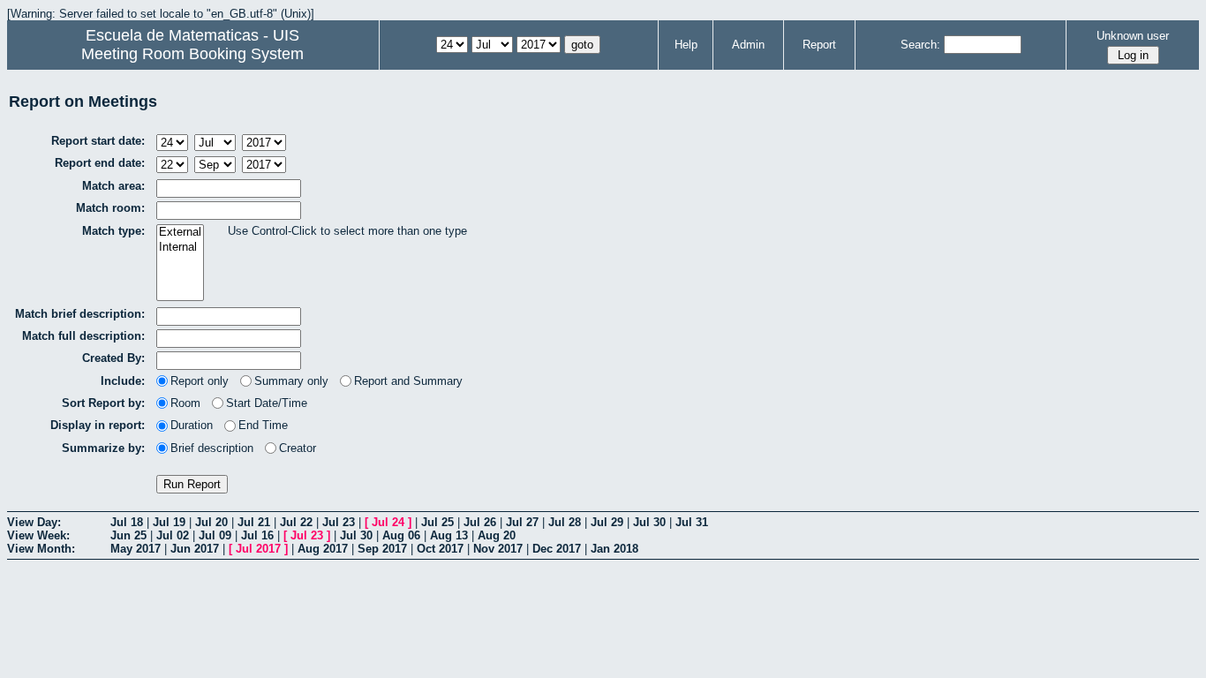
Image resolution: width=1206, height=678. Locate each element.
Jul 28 (564, 522)
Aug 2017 (323, 548)
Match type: (113, 230)
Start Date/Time (266, 403)
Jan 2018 (614, 548)
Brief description (211, 448)
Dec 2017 (556, 548)
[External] (180, 232)
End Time (263, 425)
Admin (748, 44)
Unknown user (1133, 35)
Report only (199, 381)
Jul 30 (649, 522)
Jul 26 (480, 522)
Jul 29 (607, 522)
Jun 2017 (194, 548)
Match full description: (83, 336)
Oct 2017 (440, 548)
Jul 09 (215, 535)
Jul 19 (169, 522)
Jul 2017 (258, 548)
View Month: (41, 548)
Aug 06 (401, 535)
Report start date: (98, 140)
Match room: (110, 208)
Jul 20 (211, 522)
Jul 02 (172, 535)
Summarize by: (103, 448)
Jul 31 (691, 522)
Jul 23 (338, 522)
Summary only (291, 381)
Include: (123, 381)
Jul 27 (522, 522)
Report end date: (100, 163)
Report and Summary (408, 381)
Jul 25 (437, 522)
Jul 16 (257, 535)
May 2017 (135, 548)
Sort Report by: (103, 403)
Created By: (113, 358)
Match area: (113, 185)
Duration (191, 425)
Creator (297, 448)
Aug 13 (449, 535)
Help (686, 44)
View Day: (34, 522)
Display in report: (97, 425)
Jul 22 (296, 522)
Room (185, 403)
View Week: (38, 535)
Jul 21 (253, 522)
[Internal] (180, 247)
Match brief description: (80, 313)
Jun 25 (128, 535)
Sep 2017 (382, 548)
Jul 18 (126, 522)
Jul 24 (388, 522)
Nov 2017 (498, 548)
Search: (920, 44)
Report (819, 44)
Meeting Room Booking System (192, 54)
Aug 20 (497, 535)
